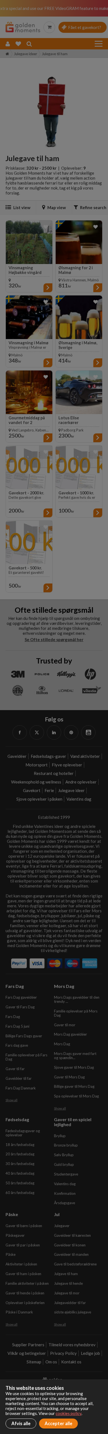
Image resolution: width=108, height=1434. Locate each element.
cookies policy (68, 1413)
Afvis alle (20, 1423)
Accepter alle (58, 1423)
